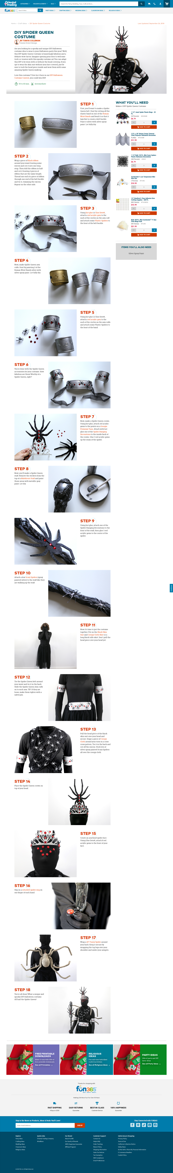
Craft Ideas (22, 23)
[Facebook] (132, 1125)
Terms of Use (122, 1141)
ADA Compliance (98, 1158)
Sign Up (79, 1125)
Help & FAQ (96, 1141)
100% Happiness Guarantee (73, 1144)
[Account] (160, 4)
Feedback (171, 588)
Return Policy (97, 1147)
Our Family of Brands (71, 1141)
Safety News (122, 1147)
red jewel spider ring (31, 890)
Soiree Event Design (28, 43)
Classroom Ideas (21, 1147)
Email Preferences (98, 1160)
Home (13, 23)
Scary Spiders (31, 577)
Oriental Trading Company (45, 1138)
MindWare (40, 1141)
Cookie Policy (122, 1155)
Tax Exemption (98, 1155)
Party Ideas (19, 1138)
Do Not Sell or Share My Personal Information (132, 1149)
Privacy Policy (122, 1138)
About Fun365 (69, 1138)
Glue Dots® (100, 212)
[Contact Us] (154, 4)
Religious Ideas (20, 1149)
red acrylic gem (94, 215)
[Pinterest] (138, 1125)
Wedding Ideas (20, 1144)
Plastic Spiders (101, 220)
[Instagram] (155, 1125)
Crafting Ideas (20, 1141)
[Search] (141, 3)
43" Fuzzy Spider (94, 942)
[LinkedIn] (150, 1125)
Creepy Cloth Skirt (96, 635)
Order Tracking (98, 1144)
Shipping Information (100, 1149)
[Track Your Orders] (149, 4)
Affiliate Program (70, 1147)
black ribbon (33, 160)
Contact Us (96, 1138)
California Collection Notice (126, 1144)
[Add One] (154, 122)
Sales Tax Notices (98, 1152)
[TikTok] (144, 1125)
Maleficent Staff (28, 478)
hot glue (89, 212)
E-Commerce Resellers (125, 1152)
